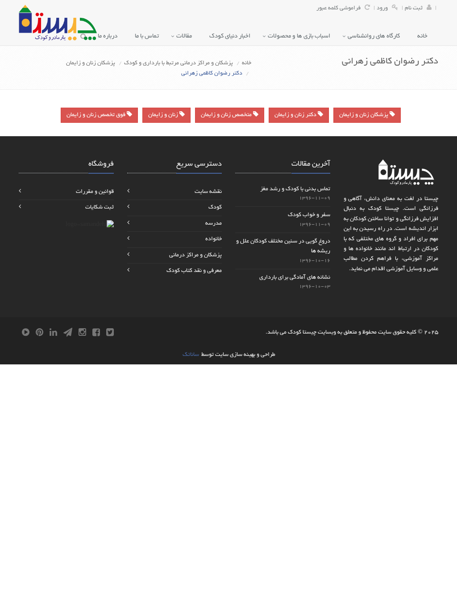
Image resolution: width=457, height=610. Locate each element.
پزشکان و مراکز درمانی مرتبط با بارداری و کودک (178, 63)
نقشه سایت (208, 192)
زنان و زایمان (163, 115)
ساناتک (191, 355)
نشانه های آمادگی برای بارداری (294, 278)
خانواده (213, 239)
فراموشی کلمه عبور (338, 8)
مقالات (186, 36)
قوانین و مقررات (95, 192)
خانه (424, 36)
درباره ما (109, 36)
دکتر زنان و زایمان (296, 115)
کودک (215, 208)
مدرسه (213, 224)
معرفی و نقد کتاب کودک (194, 271)
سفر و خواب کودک (309, 215)
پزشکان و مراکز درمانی (195, 255)
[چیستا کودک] (58, 22)
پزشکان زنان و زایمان (90, 63)
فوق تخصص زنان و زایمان (96, 115)
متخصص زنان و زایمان (227, 115)
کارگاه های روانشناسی (376, 36)
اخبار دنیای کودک (231, 36)
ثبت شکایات (99, 208)
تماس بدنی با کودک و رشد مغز (295, 189)
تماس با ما (149, 36)
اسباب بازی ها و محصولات (301, 36)
